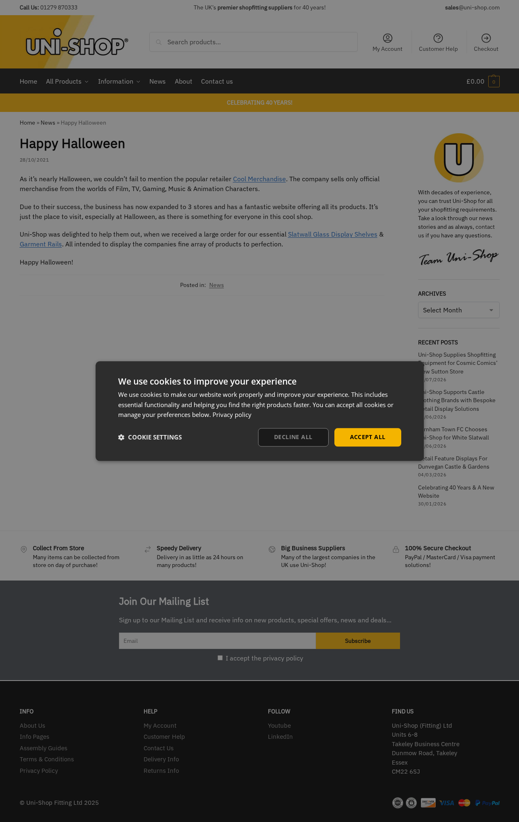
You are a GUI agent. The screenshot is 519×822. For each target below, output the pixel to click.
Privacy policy (232, 415)
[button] (150, 437)
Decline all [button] (293, 437)
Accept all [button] (368, 437)
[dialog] (260, 411)
